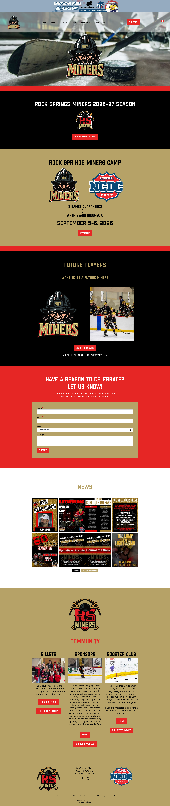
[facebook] (82, 778)
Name (40, 408)
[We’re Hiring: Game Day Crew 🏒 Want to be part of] (125, 515)
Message (41, 434)
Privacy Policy (84, 796)
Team (44, 22)
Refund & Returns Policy (98, 796)
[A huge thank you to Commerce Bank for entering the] (98, 550)
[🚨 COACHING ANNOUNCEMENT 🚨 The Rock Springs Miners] (45, 515)
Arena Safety (57, 796)
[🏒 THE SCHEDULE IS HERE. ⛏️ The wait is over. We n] (98, 515)
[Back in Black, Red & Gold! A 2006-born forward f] (72, 515)
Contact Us (100, 22)
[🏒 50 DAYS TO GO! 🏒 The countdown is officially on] (45, 550)
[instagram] (88, 778)
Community (85, 22)
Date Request (43, 426)
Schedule (55, 22)
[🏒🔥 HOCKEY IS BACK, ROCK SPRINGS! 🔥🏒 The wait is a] (125, 550)
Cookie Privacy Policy (70, 796)
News (75, 22)
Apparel (66, 22)
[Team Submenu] (47, 22)
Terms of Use (113, 796)
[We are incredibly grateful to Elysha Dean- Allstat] (72, 550)
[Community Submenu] (92, 22)
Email (40, 417)
